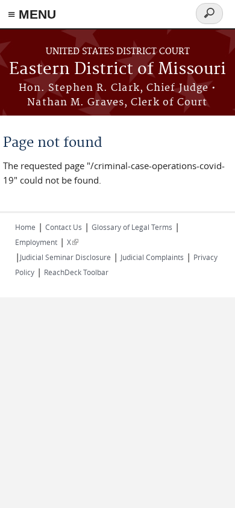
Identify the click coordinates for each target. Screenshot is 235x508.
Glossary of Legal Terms (132, 227)
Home (25, 227)
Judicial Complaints (152, 257)
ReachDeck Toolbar (76, 272)
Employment (36, 242)
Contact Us (63, 227)
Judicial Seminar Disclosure (65, 257)
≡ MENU (32, 14)
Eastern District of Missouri (117, 69)
